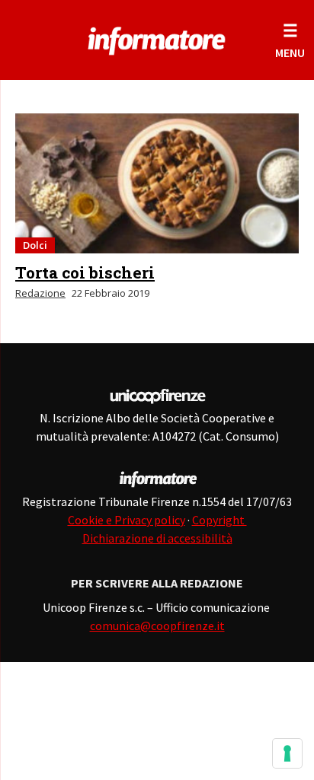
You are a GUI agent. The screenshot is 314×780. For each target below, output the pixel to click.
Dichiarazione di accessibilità (157, 538)
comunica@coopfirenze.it (157, 625)
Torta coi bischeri (85, 272)
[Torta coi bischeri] (157, 183)
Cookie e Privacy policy (126, 519)
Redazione (40, 293)
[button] (290, 40)
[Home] (157, 38)
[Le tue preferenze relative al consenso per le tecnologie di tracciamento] (287, 753)
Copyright (219, 519)
